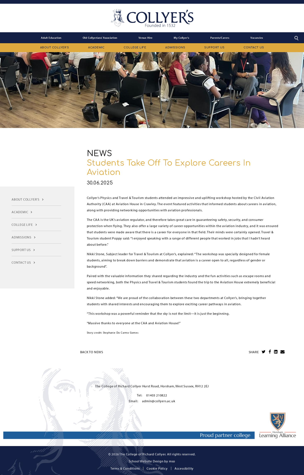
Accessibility (184, 468)
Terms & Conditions (125, 468)
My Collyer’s (181, 37)
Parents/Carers (219, 37)
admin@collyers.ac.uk (158, 401)
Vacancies (256, 37)
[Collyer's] (152, 18)
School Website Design (146, 461)
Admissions (175, 47)
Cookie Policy (157, 468)
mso (172, 461)
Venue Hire (146, 37)
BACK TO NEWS (91, 352)
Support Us (214, 47)
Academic (96, 47)
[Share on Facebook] (270, 352)
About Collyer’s (54, 47)
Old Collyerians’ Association (100, 37)
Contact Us (254, 47)
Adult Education (51, 37)
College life (135, 47)
